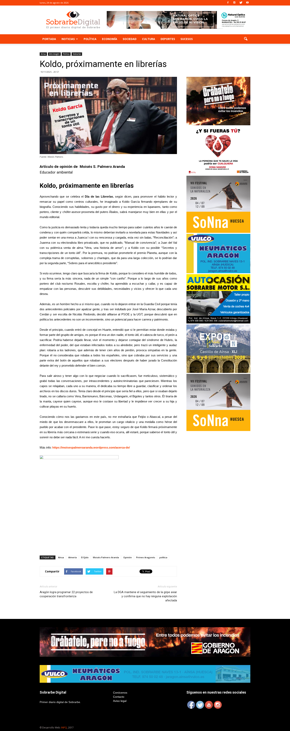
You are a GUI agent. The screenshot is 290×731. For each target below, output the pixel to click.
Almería (72, 557)
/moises (66, 447)
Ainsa (43, 54)
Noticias (68, 39)
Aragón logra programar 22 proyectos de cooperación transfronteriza (66, 594)
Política (90, 39)
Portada (49, 39)
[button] (245, 39)
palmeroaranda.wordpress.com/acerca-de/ (101, 447)
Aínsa (61, 557)
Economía (109, 39)
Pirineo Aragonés (145, 557)
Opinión (127, 557)
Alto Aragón (54, 54)
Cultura (148, 39)
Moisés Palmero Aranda (106, 557)
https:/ (56, 447)
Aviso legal (119, 700)
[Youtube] (247, 3)
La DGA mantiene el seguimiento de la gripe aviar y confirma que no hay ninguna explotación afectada (145, 596)
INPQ (64, 727)
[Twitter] (241, 3)
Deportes (168, 39)
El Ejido (85, 557)
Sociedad (130, 39)
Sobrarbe (77, 54)
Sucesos (187, 39)
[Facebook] (228, 3)
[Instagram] (234, 3)
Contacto (118, 696)
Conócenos (120, 692)
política (163, 557)
